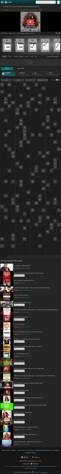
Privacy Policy (30, 450)
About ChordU (6, 450)
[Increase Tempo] (14, 33)
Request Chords (19, 275)
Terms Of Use (21, 450)
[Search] (54, 2)
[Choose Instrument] (36, 56)
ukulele (15, 56)
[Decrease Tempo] (2, 33)
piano (10, 56)
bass (32, 56)
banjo (26, 56)
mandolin (21, 56)
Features (13, 450)
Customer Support (30, 452)
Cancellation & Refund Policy (43, 450)
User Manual (55, 450)
